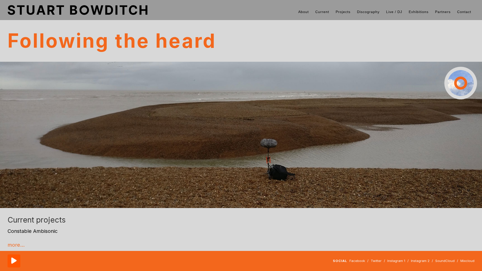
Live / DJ (394, 12)
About (303, 12)
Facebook (357, 261)
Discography (368, 12)
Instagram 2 (420, 261)
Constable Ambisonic (32, 231)
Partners (443, 12)
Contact (464, 12)
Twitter (376, 261)
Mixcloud (467, 261)
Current (322, 12)
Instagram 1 (396, 261)
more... (16, 245)
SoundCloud (445, 261)
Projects (343, 12)
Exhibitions (419, 12)
